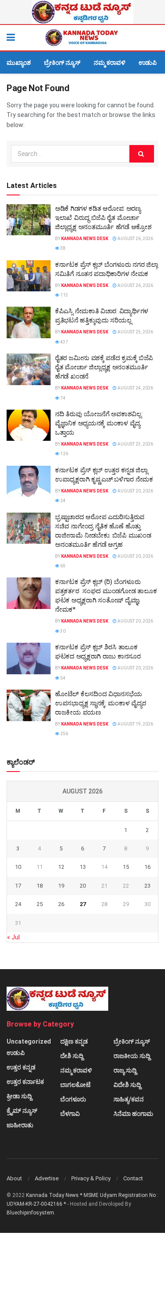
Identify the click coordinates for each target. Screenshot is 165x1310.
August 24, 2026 (135, 388)
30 (62, 631)
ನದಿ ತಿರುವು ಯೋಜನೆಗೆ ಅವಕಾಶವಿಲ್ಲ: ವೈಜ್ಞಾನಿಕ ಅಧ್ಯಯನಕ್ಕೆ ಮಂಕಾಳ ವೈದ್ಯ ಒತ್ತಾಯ (98, 423)
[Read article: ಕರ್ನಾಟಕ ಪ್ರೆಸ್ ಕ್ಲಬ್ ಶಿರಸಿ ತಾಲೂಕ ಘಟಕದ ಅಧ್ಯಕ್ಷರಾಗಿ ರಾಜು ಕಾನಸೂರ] (29, 658)
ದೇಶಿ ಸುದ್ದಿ (71, 1055)
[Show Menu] (11, 38)
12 (61, 867)
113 (63, 295)
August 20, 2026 (135, 491)
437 (63, 342)
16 (147, 867)
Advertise (47, 1178)
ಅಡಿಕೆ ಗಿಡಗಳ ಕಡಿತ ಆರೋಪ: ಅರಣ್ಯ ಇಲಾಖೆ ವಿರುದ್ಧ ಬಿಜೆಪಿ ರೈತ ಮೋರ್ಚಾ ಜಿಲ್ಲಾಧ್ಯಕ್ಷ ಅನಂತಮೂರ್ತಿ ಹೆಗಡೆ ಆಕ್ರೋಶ (103, 218)
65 (62, 565)
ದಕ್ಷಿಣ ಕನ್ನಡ (74, 1041)
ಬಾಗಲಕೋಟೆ (75, 1084)
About (14, 1178)
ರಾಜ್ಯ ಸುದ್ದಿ (125, 1070)
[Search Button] (154, 38)
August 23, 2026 (135, 444)
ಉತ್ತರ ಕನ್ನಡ (21, 1067)
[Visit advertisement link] (82, 12)
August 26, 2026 (135, 238)
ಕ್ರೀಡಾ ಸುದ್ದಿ (19, 1096)
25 (40, 904)
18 (40, 885)
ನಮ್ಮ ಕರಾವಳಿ (109, 62)
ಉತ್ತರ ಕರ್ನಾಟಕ (25, 1081)
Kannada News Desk (84, 238)
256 (63, 733)
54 (62, 678)
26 (61, 904)
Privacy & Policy (90, 1178)
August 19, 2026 (135, 724)
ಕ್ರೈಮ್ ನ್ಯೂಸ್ (22, 1110)
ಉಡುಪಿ (148, 62)
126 (63, 453)
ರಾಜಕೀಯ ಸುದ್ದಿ (132, 1055)
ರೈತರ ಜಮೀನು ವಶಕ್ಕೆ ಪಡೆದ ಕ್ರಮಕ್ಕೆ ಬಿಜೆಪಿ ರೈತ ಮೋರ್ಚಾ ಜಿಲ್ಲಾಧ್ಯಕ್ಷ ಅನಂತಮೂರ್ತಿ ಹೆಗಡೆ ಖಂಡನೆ (104, 367)
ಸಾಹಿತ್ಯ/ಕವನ (129, 1099)
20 (83, 885)
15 (126, 867)
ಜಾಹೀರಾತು (20, 1125)
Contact (133, 1178)
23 (147, 885)
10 (18, 867)
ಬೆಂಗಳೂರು (73, 1099)
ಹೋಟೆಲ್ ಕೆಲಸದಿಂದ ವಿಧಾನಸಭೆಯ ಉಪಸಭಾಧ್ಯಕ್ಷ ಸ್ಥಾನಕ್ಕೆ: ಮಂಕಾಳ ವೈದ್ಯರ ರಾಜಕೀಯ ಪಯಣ (100, 703)
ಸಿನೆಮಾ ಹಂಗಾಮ (133, 1113)
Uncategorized (29, 1041)
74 (62, 398)
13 (83, 867)
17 (18, 885)
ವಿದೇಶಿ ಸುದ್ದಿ (127, 1084)
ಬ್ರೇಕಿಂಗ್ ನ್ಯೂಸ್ (62, 62)
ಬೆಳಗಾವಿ (70, 1113)
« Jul (13, 937)
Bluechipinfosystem (30, 1213)
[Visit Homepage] (82, 37)
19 (61, 885)
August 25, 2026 (135, 331)
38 (62, 248)
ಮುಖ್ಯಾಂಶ (19, 62)
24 (62, 500)
